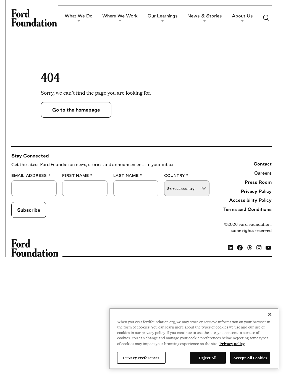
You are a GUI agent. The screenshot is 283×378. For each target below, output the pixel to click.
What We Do (79, 16)
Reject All (207, 357)
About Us (242, 16)
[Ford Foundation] (34, 17)
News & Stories (204, 16)
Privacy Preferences (141, 357)
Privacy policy (232, 343)
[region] (194, 338)
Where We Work (120, 16)
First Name (77, 176)
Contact (263, 163)
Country (176, 176)
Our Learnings (163, 16)
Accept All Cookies (250, 357)
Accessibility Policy (250, 200)
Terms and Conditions (247, 209)
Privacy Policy (256, 191)
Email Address (31, 176)
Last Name (127, 176)
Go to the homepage (76, 109)
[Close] (270, 314)
